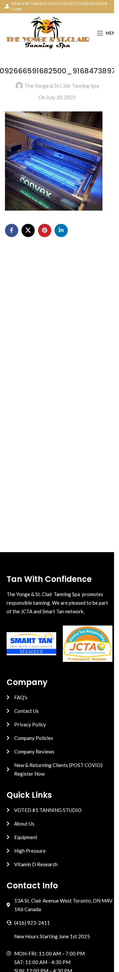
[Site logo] (47, 32)
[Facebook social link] (11, 230)
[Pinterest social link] (44, 230)
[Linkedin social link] (61, 230)
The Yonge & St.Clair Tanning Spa (61, 85)
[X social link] (28, 230)
